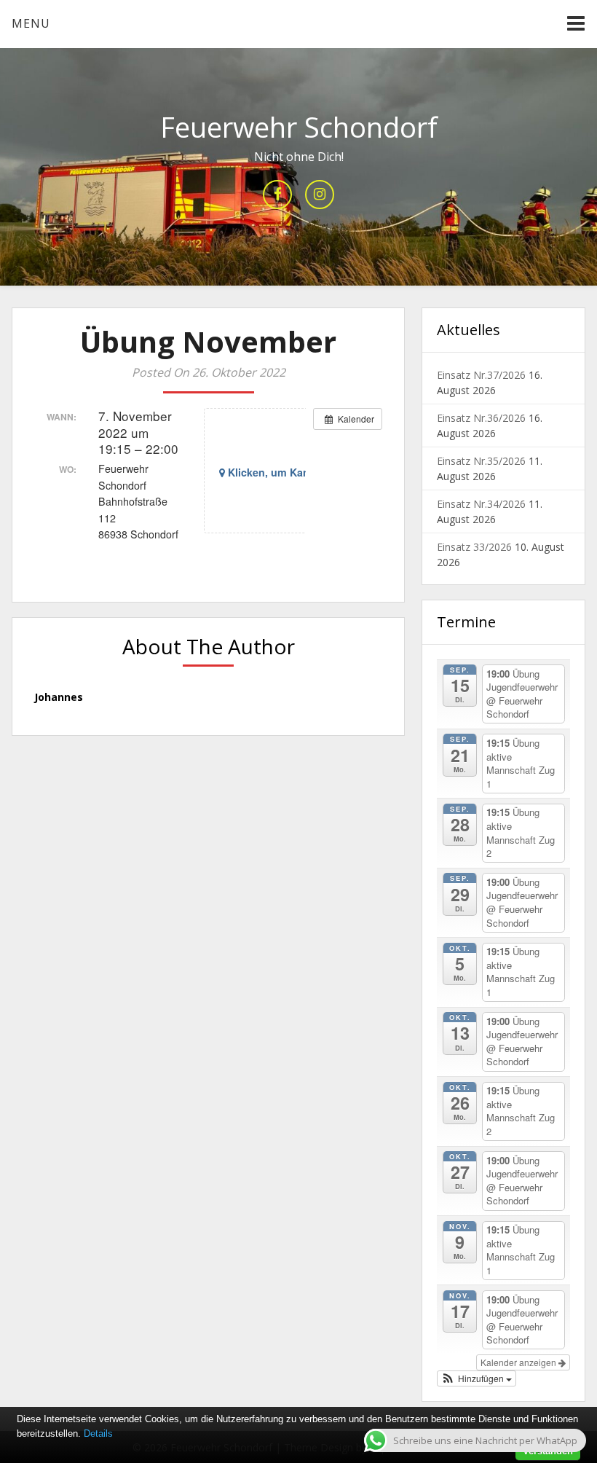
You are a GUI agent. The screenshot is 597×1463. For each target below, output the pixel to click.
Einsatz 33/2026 (474, 547)
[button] (477, 1378)
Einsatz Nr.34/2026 (481, 504)
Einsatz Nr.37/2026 (481, 375)
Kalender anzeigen (519, 1362)
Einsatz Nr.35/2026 (481, 461)
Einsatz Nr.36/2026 (481, 418)
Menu (31, 23)
